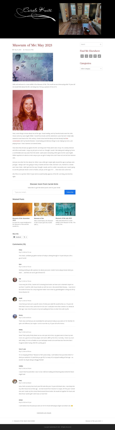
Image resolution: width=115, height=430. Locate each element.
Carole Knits (52, 427)
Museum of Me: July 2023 (64, 218)
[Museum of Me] (44, 209)
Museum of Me (29, 50)
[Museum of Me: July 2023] (65, 209)
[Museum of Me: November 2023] (22, 209)
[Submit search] (100, 44)
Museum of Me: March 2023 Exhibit (24, 421)
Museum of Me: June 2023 (93, 421)
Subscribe (70, 192)
